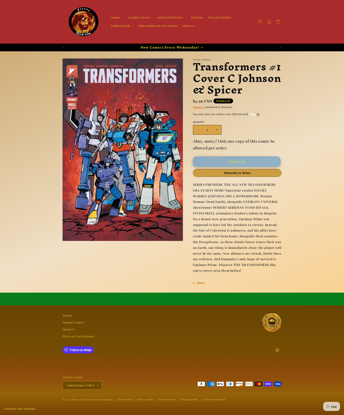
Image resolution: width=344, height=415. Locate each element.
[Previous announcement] (64, 47)
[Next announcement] (280, 47)
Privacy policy (145, 399)
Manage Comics (73, 322)
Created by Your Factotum (19, 408)
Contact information (214, 399)
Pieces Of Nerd (81, 399)
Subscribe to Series (237, 172)
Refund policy (125, 399)
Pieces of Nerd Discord (78, 336)
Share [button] (201, 283)
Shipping (198, 107)
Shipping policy (189, 399)
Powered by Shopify (101, 399)
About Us (69, 329)
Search (67, 315)
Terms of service (167, 399)
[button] (117, 17)
